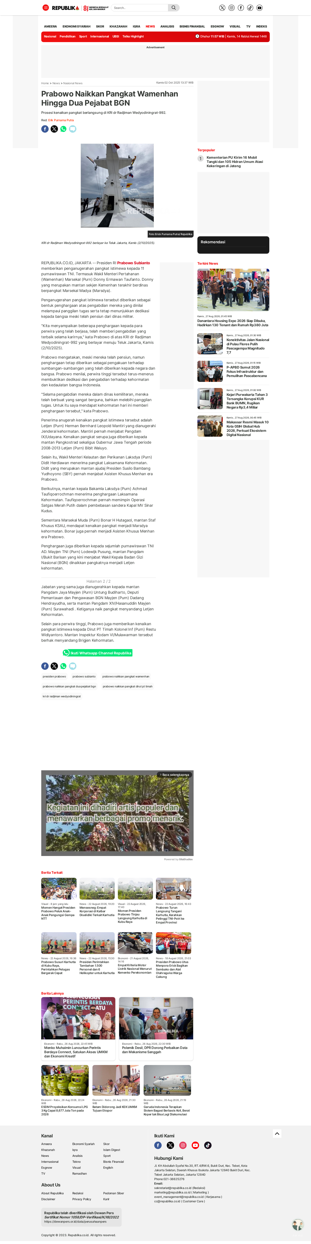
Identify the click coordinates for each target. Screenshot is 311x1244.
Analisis (77, 1155)
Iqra (75, 1150)
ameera (50, 26)
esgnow (217, 26)
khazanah (118, 26)
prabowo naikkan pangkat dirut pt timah (128, 686)
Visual (76, 1167)
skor (100, 26)
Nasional (50, 36)
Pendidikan (68, 36)
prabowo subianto (84, 676)
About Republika (52, 1193)
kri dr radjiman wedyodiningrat (62, 696)
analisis (167, 26)
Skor (106, 1144)
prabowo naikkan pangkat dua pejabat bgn (69, 686)
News (56, 83)
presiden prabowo (54, 676)
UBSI (116, 36)
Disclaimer (48, 1199)
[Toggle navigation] (45, 7)
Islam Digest (111, 1150)
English (108, 1167)
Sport (83, 36)
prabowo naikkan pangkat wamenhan (125, 676)
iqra (136, 26)
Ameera (46, 1144)
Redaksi (77, 1193)
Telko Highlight (133, 36)
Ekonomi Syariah (77, 26)
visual (235, 26)
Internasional (99, 36)
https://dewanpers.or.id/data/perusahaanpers (75, 1221)
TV (248, 26)
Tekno (76, 1161)
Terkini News (207, 263)
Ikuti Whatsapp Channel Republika (101, 653)
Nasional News (72, 83)
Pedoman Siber (113, 1193)
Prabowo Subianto (133, 263)
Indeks (261, 26)
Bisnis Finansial (192, 26)
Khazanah (48, 1150)
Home (45, 83)
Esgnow (46, 1167)
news (150, 26)
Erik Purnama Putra (61, 120)
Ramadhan (79, 1173)
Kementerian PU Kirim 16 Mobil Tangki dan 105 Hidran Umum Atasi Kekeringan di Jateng (235, 161)
